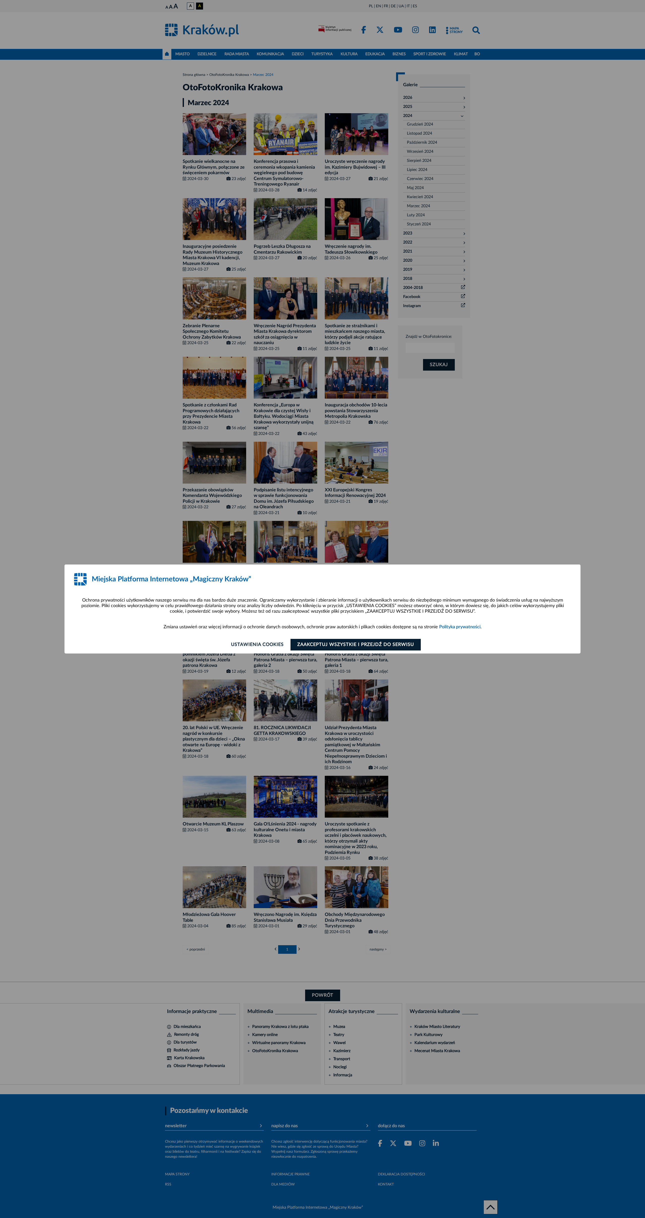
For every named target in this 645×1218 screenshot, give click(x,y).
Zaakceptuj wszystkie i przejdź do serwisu (355, 644)
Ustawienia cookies (257, 644)
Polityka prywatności (459, 627)
